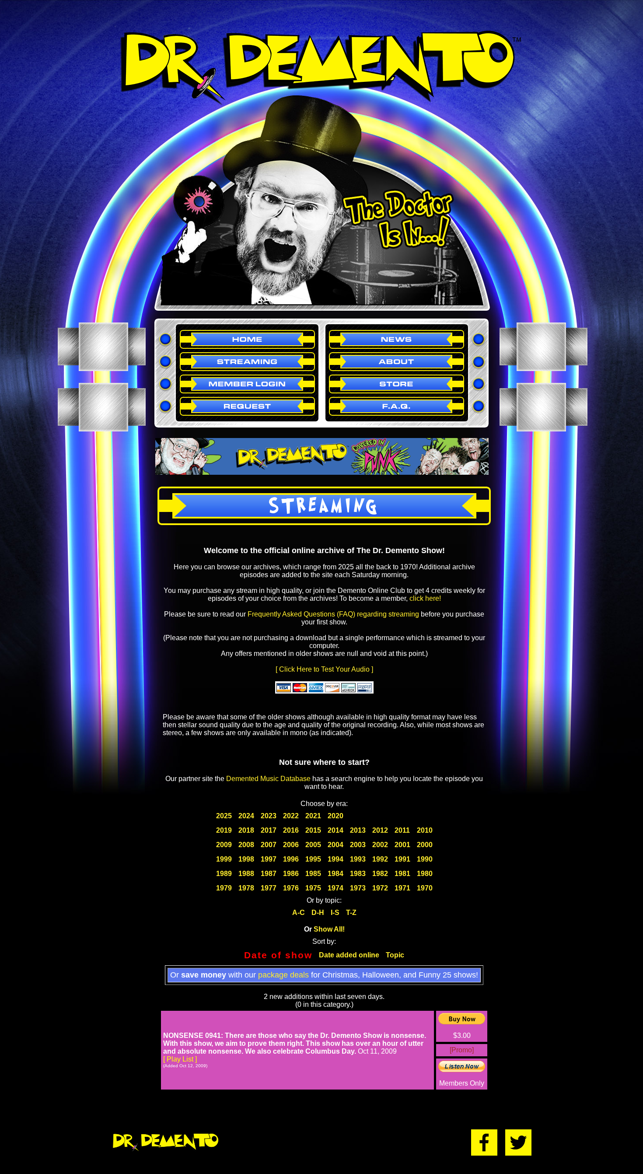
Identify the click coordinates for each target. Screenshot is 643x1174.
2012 (380, 830)
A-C (298, 912)
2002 (380, 844)
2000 (425, 844)
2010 (425, 830)
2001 (402, 844)
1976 (291, 888)
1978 (246, 888)
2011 (402, 830)
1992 (380, 859)
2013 (358, 830)
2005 (313, 844)
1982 (380, 873)
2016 (291, 830)
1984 (335, 873)
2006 (291, 844)
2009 (224, 844)
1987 (268, 873)
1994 (335, 859)
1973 (358, 888)
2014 (335, 830)
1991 (402, 859)
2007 (268, 844)
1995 (313, 859)
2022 (291, 816)
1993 (358, 859)
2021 (313, 816)
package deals (283, 975)
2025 (224, 816)
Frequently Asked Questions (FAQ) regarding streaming (333, 614)
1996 (291, 859)
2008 (246, 844)
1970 (425, 888)
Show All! (329, 929)
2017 (268, 830)
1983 (358, 873)
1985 (313, 873)
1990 (425, 859)
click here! (425, 598)
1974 (335, 888)
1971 (402, 888)
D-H (317, 912)
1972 (380, 888)
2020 (335, 816)
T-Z (351, 912)
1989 (224, 873)
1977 (268, 888)
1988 (246, 873)
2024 (246, 816)
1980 (425, 873)
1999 (224, 859)
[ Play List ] (180, 1059)
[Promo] (462, 1050)
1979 (224, 888)
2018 (246, 830)
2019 (224, 830)
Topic (395, 955)
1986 (291, 873)
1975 (313, 888)
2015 (313, 830)
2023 (268, 816)
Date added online (349, 955)
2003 (358, 844)
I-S (335, 912)
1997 (268, 859)
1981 (402, 873)
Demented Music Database (268, 778)
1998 (246, 859)
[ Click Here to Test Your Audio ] (324, 669)
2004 (335, 844)
